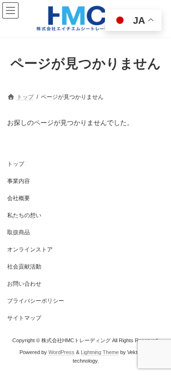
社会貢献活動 (24, 266)
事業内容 (18, 181)
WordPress (61, 352)
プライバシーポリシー (35, 301)
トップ (15, 164)
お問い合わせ (24, 283)
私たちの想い (24, 215)
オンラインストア (30, 249)
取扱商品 (18, 232)
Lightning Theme (100, 352)
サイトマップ (24, 318)
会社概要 (18, 198)
